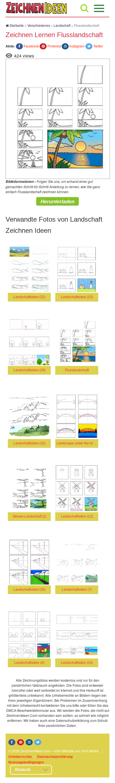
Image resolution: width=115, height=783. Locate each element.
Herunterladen (57, 201)
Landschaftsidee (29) (29, 370)
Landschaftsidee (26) (29, 590)
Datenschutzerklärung (55, 756)
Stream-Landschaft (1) (29, 516)
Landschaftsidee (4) (29, 663)
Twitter (98, 46)
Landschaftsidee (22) (29, 297)
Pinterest (54, 46)
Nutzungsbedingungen (26, 762)
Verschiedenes (38, 25)
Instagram (77, 46)
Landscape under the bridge (78, 443)
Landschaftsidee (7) (77, 590)
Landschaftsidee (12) (77, 516)
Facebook (31, 46)
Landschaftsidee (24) (77, 663)
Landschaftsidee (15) (77, 297)
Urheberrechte (20, 756)
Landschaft (62, 25)
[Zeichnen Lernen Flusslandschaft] (58, 118)
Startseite (16, 25)
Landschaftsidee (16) (29, 443)
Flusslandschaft (77, 370)
